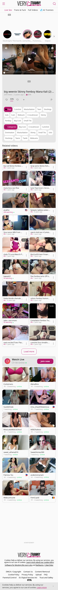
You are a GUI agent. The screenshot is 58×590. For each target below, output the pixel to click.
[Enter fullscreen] (52, 66)
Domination (9, 132)
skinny (43, 115)
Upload (38, 574)
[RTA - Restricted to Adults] (29, 580)
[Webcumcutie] (15, 491)
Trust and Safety (46, 577)
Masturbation (22, 132)
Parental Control (9, 577)
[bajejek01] (15, 270)
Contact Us (28, 571)
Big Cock (22, 127)
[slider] (29, 72)
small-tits (28, 120)
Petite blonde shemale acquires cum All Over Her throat (13, 298)
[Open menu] (3, 3)
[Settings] (52, 48)
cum (13, 115)
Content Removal (42, 571)
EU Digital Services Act (28, 577)
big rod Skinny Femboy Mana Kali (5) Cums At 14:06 (13, 166)
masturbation (29, 109)
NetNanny (40, 565)
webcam (21, 115)
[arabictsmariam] (42, 469)
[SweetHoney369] (42, 446)
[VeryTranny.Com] (29, 3)
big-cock (17, 120)
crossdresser (32, 115)
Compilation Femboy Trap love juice (40, 320)
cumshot (17, 109)
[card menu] (26, 167)
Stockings (9, 138)
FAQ (45, 574)
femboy (8, 120)
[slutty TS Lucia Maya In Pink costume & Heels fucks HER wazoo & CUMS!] (15, 248)
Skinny (32, 132)
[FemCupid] (42, 491)
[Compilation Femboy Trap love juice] (42, 314)
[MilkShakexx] (42, 423)
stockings (47, 109)
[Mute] (6, 48)
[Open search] (54, 3)
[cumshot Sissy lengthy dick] (42, 336)
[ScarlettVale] (15, 401)
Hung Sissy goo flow (11, 188)
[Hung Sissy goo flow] (15, 181)
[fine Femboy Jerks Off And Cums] (42, 270)
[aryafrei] (15, 203)
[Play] (29, 59)
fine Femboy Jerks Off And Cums (40, 276)
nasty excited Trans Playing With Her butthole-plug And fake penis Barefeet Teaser (13, 342)
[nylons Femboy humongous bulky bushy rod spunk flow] (42, 292)
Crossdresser (34, 127)
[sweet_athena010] (15, 446)
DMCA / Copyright (13, 571)
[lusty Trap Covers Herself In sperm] (42, 181)
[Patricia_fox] (15, 469)
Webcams (34, 138)
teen (39, 109)
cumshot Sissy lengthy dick (40, 342)
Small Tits (42, 132)
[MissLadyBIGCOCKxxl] (15, 423)
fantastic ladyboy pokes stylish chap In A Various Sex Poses (40, 210)
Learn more (42, 587)
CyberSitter (48, 565)
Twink (25, 138)
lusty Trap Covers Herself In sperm (40, 188)
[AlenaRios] (42, 378)
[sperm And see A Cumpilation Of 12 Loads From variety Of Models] (42, 225)
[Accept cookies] (53, 586)
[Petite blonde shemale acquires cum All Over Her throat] (15, 292)
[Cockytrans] (15, 378)
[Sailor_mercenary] (15, 314)
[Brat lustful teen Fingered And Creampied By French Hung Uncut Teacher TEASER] (42, 248)
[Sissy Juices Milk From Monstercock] (15, 225)
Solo (50, 132)
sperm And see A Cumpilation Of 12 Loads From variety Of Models (40, 232)
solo (6, 115)
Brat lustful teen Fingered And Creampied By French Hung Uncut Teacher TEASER (40, 254)
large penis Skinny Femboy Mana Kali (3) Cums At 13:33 (40, 166)
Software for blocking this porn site (18, 565)
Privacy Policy (27, 574)
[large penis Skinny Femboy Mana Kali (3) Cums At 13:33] (42, 159)
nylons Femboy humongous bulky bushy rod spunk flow (40, 298)
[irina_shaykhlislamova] (42, 401)
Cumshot (45, 127)
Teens (17, 138)
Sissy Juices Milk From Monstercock (13, 232)
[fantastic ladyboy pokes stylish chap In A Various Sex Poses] (42, 203)
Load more (29, 351)
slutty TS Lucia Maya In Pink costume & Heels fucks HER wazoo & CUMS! (13, 254)
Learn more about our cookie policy (40, 562)
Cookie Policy (13, 574)
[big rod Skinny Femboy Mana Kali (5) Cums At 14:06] (15, 159)
